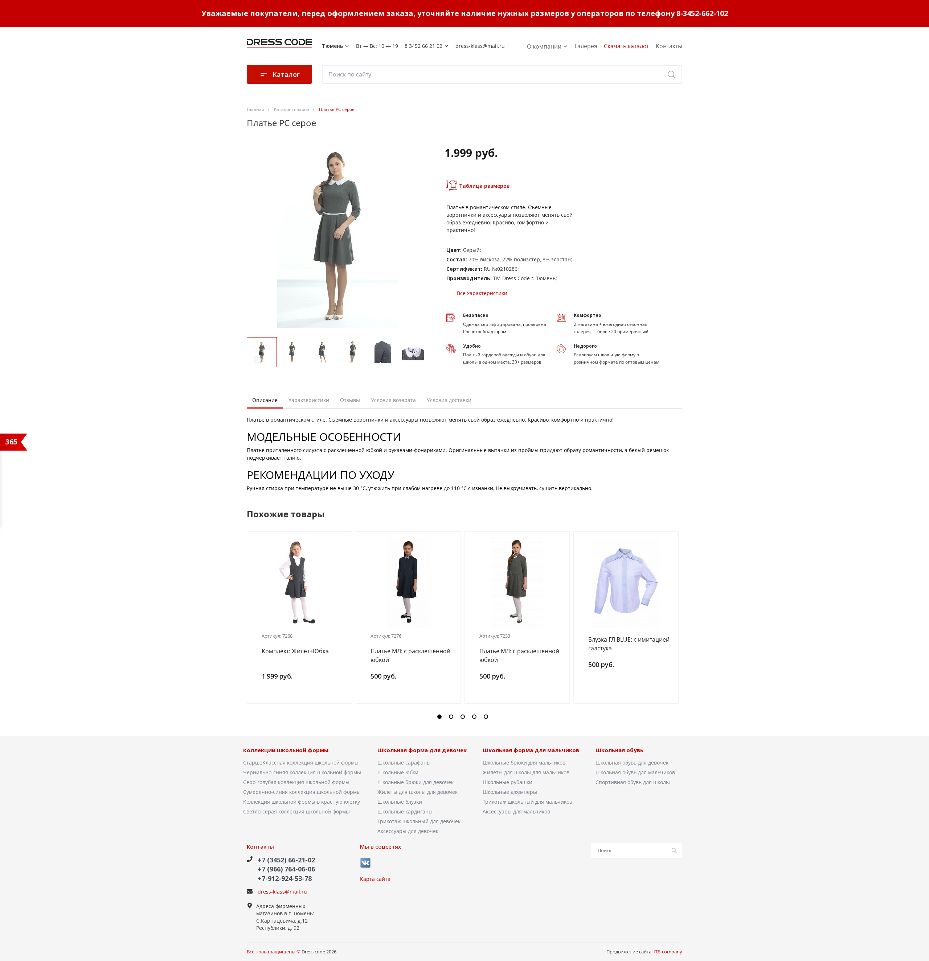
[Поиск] (671, 74)
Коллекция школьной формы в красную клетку (301, 801)
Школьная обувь (619, 750)
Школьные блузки (399, 801)
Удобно (472, 346)
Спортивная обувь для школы (633, 782)
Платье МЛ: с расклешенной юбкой (410, 655)
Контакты (669, 46)
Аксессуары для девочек (407, 831)
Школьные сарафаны (404, 762)
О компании (545, 46)
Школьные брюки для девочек (415, 782)
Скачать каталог (626, 46)
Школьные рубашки (507, 782)
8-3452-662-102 (702, 13)
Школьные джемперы (510, 791)
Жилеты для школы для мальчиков (526, 772)
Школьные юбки (397, 772)
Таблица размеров (484, 185)
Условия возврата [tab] (393, 400)
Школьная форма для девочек (422, 750)
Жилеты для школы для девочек (417, 791)
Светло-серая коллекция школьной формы (296, 811)
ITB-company (668, 951)
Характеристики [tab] (308, 400)
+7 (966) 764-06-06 (286, 869)
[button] (439, 716)
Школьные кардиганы (405, 811)
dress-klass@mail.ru (282, 891)
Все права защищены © (274, 951)
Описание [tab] (265, 400)
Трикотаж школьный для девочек (419, 821)
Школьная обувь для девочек (632, 762)
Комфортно (587, 315)
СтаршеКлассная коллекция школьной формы (301, 762)
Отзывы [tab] (350, 400)
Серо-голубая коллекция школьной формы (296, 782)
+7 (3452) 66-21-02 (286, 860)
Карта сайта (375, 878)
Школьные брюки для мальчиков (524, 762)
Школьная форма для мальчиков (531, 750)
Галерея (585, 46)
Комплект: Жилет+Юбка (295, 651)
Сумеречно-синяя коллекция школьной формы (302, 791)
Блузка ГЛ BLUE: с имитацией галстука (629, 643)
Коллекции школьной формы (285, 750)
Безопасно (475, 315)
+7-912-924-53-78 (285, 878)
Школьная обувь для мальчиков (635, 772)
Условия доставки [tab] (449, 400)
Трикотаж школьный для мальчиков (527, 801)
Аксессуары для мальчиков (516, 811)
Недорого (585, 346)
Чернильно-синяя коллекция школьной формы (302, 772)
